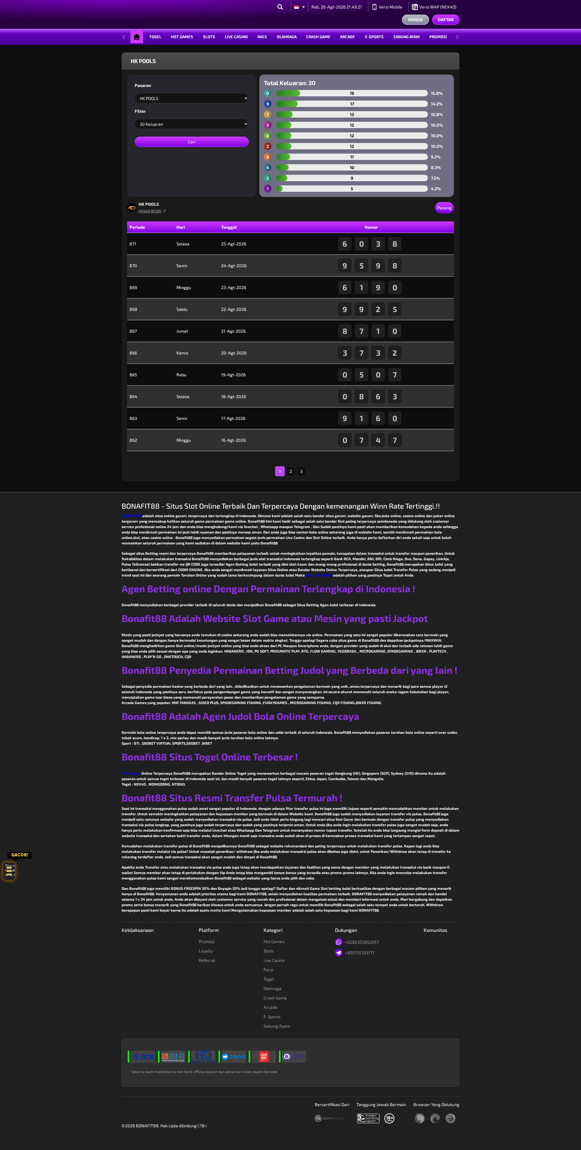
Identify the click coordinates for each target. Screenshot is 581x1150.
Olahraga (287, 36)
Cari (191, 141)
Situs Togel (131, 773)
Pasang (444, 207)
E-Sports (374, 36)
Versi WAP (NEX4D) (437, 6)
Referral (207, 960)
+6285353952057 (362, 942)
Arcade (347, 36)
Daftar (446, 19)
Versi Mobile (390, 6)
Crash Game (318, 36)
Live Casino (236, 36)
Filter (140, 111)
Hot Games (182, 36)
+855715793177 (359, 952)
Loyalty (206, 950)
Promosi (438, 36)
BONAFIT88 (131, 516)
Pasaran (143, 85)
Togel (155, 36)
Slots (209, 36)
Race (262, 36)
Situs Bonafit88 (319, 575)
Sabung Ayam (406, 36)
